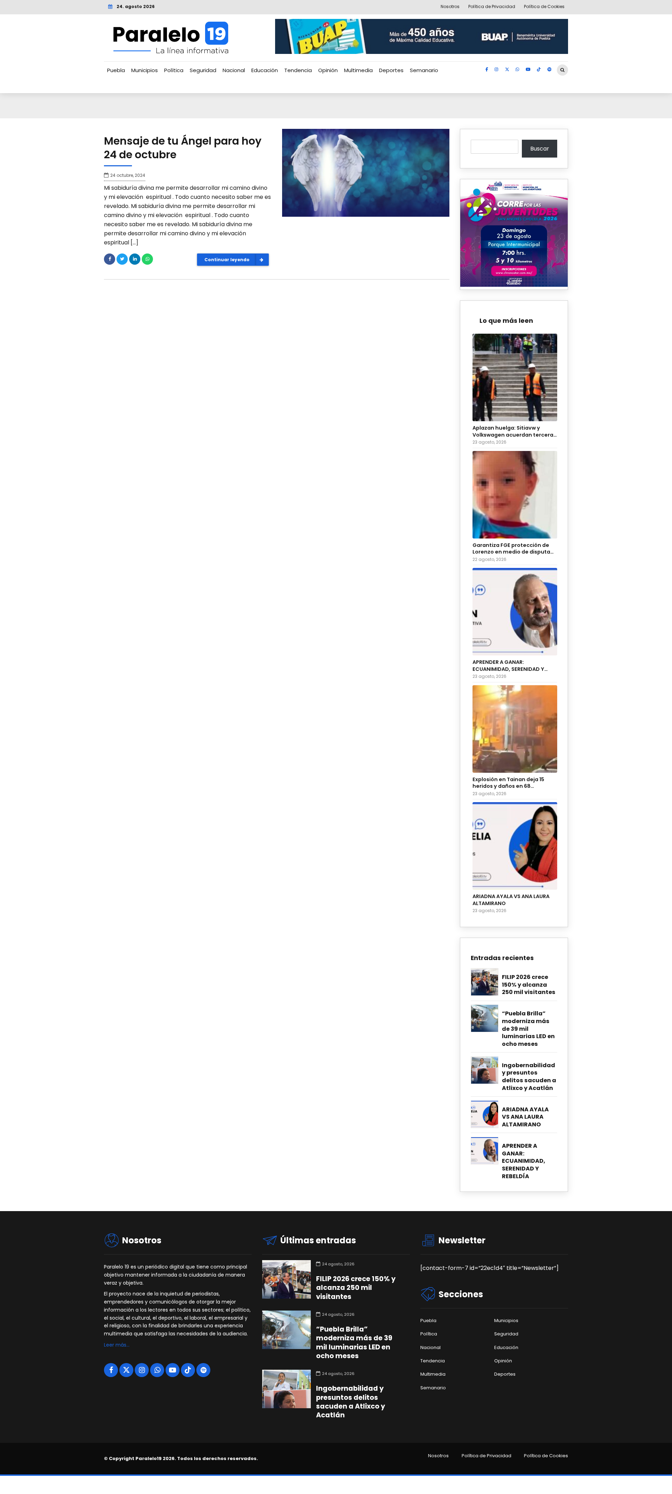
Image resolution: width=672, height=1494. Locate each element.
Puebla (116, 70)
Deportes (391, 70)
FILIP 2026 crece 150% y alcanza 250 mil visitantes (528, 984)
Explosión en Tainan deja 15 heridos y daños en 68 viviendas (508, 783)
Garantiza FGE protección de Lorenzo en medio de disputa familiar (511, 549)
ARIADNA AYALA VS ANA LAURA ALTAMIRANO (511, 899)
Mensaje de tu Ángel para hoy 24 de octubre (182, 147)
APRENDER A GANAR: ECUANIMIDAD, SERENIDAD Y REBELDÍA (508, 666)
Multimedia (358, 70)
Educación (264, 70)
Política (173, 70)
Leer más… (117, 1344)
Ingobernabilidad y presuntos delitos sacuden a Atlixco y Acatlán (529, 1077)
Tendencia (298, 70)
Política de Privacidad (486, 1456)
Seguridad (203, 70)
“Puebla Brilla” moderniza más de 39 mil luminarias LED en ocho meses (528, 1029)
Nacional (234, 70)
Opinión (328, 70)
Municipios (144, 70)
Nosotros (438, 1456)
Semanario (424, 70)
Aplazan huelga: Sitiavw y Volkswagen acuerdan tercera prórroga (512, 431)
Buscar (539, 149)
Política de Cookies (546, 1456)
